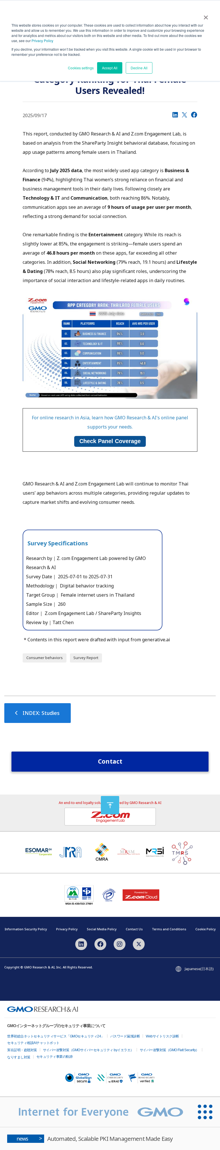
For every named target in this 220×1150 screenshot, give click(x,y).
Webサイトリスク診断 (162, 1036)
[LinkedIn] (175, 114)
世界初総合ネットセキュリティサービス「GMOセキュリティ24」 (55, 1036)
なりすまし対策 (18, 1057)
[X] (184, 114)
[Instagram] (119, 944)
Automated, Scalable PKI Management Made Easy (95, 1138)
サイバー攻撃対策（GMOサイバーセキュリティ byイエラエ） (88, 1050)
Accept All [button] (109, 67)
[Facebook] (194, 114)
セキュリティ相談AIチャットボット (33, 1043)
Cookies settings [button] (81, 67)
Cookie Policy (205, 929)
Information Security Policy (26, 929)
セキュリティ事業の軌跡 (54, 1057)
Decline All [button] (139, 67)
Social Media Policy (102, 929)
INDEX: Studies (41, 712)
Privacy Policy (42, 40)
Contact (110, 761)
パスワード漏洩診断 (125, 1036)
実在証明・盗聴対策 (22, 1050)
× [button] (206, 15)
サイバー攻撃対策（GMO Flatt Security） (169, 1050)
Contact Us (134, 929)
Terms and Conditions (169, 929)
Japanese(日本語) (199, 968)
